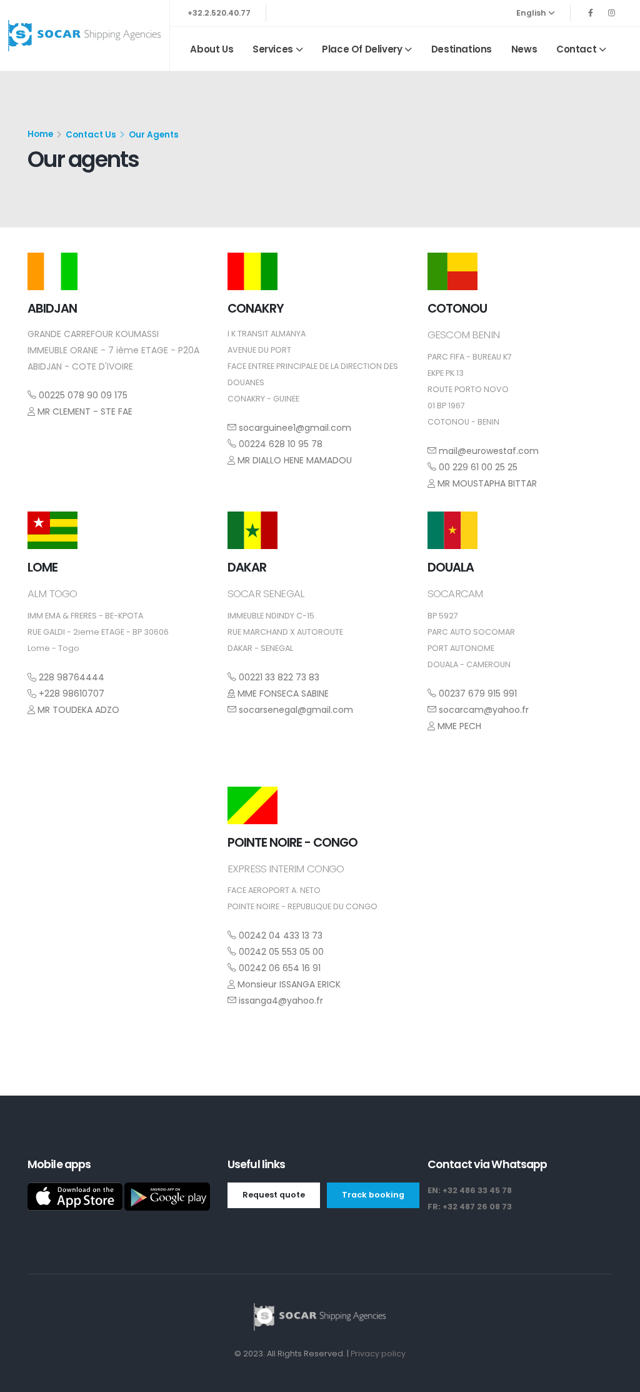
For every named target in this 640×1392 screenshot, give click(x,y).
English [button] (532, 13)
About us (211, 49)
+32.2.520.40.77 (219, 13)
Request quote (273, 1194)
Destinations (461, 49)
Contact (576, 49)
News (524, 49)
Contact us (91, 135)
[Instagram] (611, 13)
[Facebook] (590, 13)
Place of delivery (362, 49)
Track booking (373, 1194)
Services (272, 49)
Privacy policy (378, 1353)
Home (40, 134)
